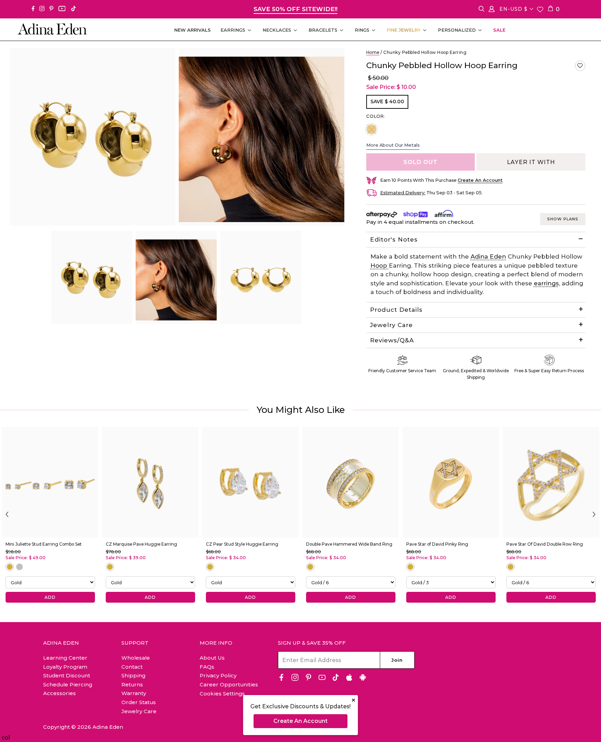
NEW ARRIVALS (192, 30)
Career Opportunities (229, 684)
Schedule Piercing (67, 684)
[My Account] (492, 10)
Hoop (379, 265)
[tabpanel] (91, 277)
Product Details (396, 309)
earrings (546, 283)
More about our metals (392, 145)
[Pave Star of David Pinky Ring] (450, 482)
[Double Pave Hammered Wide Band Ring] (350, 482)
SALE (499, 30)
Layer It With (531, 162)
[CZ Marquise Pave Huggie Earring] (150, 482)
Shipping (133, 675)
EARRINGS (233, 30)
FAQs (207, 666)
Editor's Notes (394, 239)
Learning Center (65, 657)
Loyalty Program (65, 666)
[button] (580, 65)
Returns (132, 684)
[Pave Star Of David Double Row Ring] (551, 482)
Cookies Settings (222, 694)
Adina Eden (488, 256)
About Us (212, 657)
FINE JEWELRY (403, 30)
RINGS (362, 30)
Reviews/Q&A (392, 340)
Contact (132, 666)
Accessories (59, 693)
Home (372, 52)
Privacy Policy (218, 675)
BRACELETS (322, 30)
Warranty (133, 693)
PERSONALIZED (457, 30)
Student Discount (66, 675)
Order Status (138, 702)
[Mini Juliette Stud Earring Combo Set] (50, 482)
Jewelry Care (391, 324)
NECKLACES (277, 30)
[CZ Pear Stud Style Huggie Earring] (250, 482)
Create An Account (300, 721)
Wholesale (135, 657)
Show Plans (562, 219)
